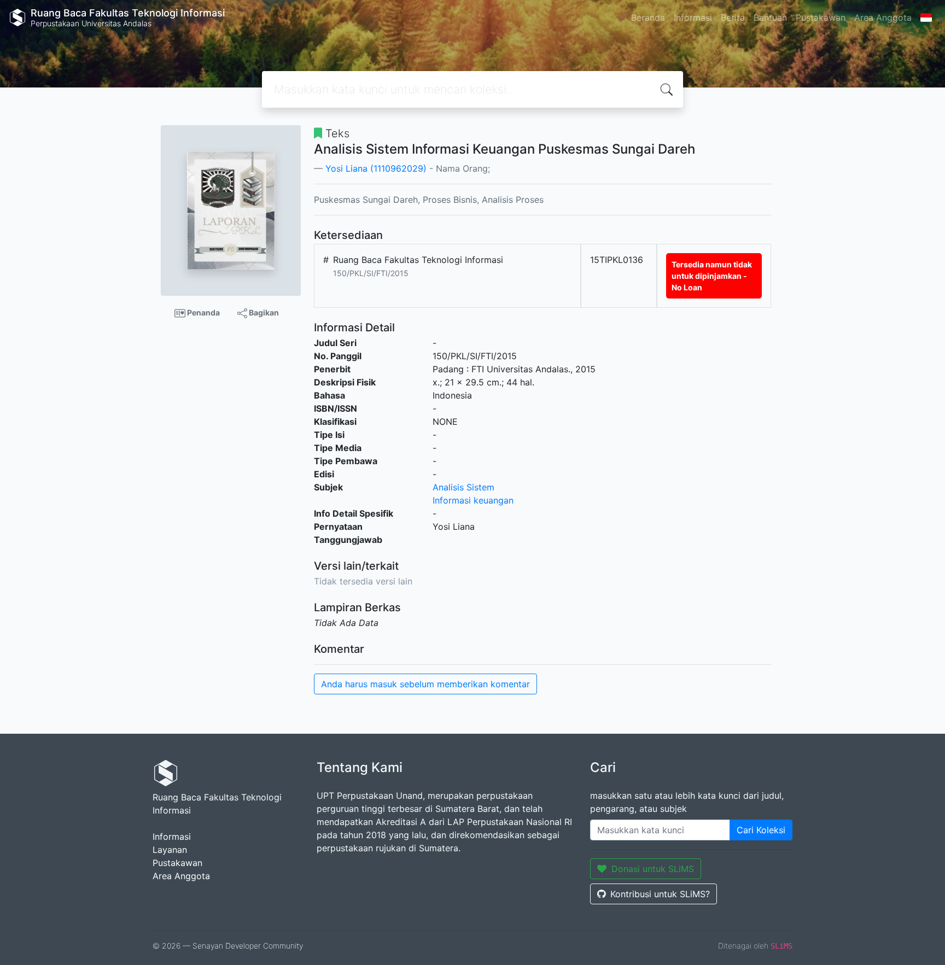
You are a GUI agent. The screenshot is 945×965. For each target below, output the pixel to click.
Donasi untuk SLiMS (652, 868)
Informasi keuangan (473, 500)
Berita (733, 17)
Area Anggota (883, 17)
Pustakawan (820, 17)
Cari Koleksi (761, 829)
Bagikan (263, 312)
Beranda (648, 17)
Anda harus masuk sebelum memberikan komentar (425, 684)
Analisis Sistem (463, 487)
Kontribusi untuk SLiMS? (660, 893)
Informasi (693, 17)
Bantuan (770, 17)
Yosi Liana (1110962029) (376, 168)
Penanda (202, 312)
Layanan (170, 849)
